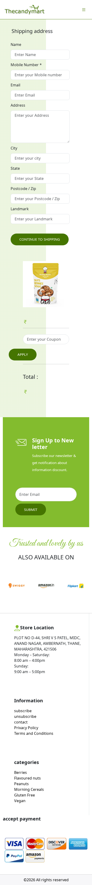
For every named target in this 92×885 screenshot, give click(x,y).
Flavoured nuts (27, 778)
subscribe (23, 710)
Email (15, 85)
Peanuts (21, 783)
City (14, 148)
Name (16, 44)
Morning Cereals (29, 789)
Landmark (20, 208)
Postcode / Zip (23, 188)
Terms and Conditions (33, 733)
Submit (30, 509)
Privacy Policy (26, 727)
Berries (20, 772)
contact (21, 722)
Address (18, 105)
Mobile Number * (26, 64)
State (15, 168)
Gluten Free (24, 795)
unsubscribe (25, 716)
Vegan (19, 800)
